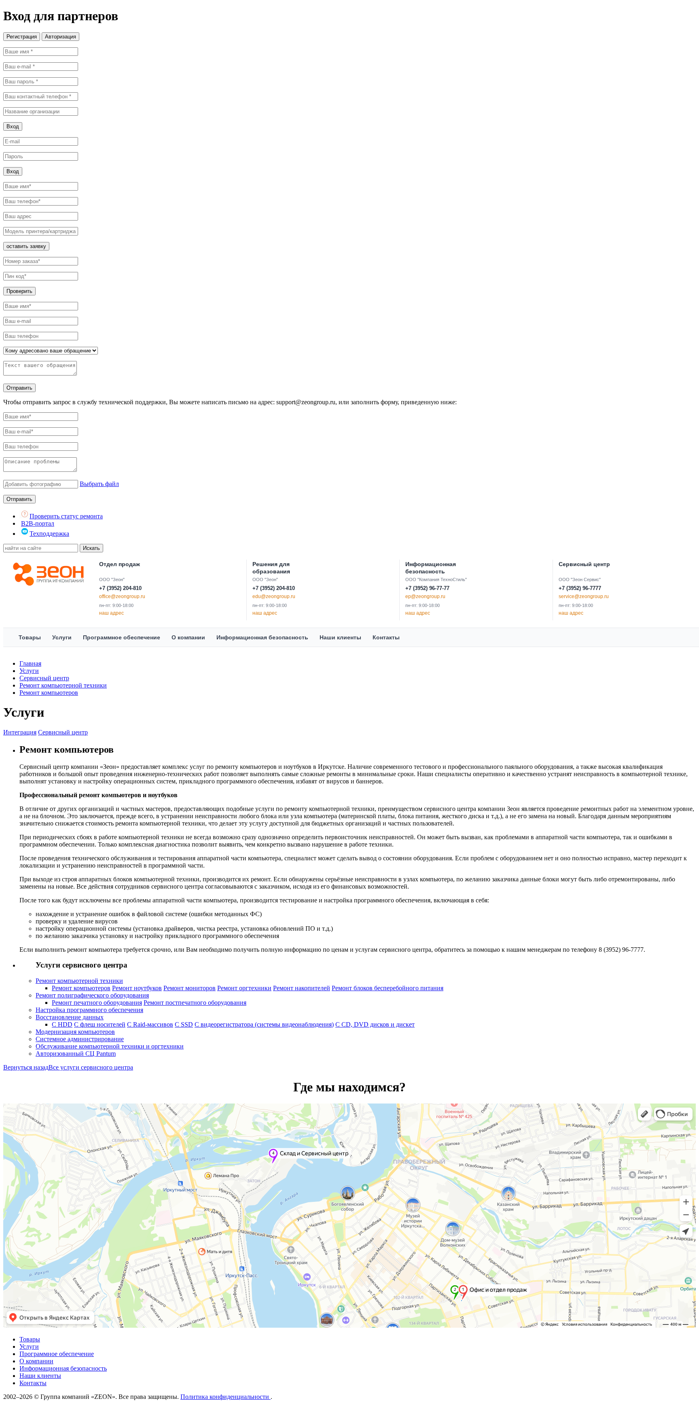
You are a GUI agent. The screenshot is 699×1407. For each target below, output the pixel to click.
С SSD (184, 1024)
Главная (30, 663)
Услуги (29, 670)
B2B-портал (37, 523)
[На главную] (48, 573)
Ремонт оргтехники (244, 988)
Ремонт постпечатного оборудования (195, 1002)
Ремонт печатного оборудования (97, 1002)
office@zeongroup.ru (122, 596)
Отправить (19, 388)
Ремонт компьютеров (48, 692)
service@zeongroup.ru (584, 596)
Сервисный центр (44, 678)
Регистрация (21, 37)
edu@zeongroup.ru (273, 596)
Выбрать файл (99, 483)
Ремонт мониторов (189, 988)
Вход (12, 126)
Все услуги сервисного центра (91, 1067)
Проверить (19, 291)
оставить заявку (26, 246)
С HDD (62, 1024)
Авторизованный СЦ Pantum (76, 1053)
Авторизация (60, 37)
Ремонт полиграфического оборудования (92, 995)
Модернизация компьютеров (75, 1031)
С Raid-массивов (150, 1024)
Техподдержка (49, 533)
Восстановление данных (70, 1017)
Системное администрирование (80, 1039)
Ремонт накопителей (301, 988)
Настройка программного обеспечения (89, 1009)
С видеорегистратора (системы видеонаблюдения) (264, 1024)
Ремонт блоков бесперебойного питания (387, 988)
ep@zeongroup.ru (425, 596)
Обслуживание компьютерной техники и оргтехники (110, 1046)
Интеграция (19, 732)
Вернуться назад (26, 1067)
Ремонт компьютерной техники (63, 685)
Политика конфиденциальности (225, 1396)
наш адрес (111, 613)
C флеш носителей (99, 1024)
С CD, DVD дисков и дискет (375, 1024)
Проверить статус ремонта (66, 516)
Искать (91, 548)
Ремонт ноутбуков (137, 988)
